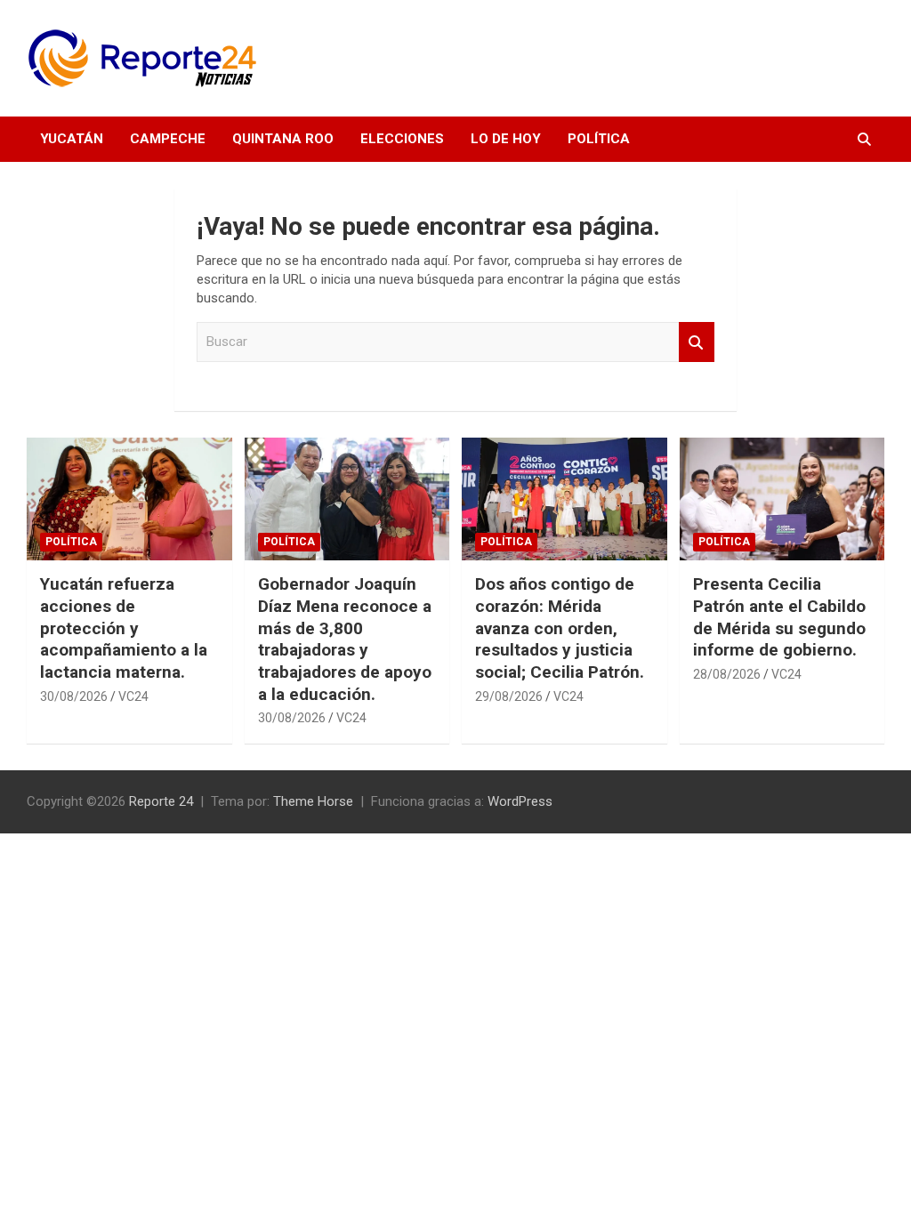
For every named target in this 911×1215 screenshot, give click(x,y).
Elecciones (402, 139)
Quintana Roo (283, 139)
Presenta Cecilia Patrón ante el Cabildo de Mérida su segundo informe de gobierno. (779, 617)
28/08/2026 (727, 674)
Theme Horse (313, 801)
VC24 (133, 696)
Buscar (696, 342)
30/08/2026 (74, 696)
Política (599, 139)
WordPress (520, 801)
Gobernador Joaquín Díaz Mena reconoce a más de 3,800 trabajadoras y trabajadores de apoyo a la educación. (344, 639)
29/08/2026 (509, 696)
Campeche (168, 139)
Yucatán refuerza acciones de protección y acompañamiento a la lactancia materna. (123, 628)
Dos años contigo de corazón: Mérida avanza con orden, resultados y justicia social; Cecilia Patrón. (559, 628)
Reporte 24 (161, 801)
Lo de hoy (506, 139)
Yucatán (71, 139)
